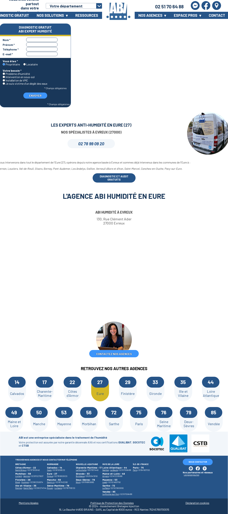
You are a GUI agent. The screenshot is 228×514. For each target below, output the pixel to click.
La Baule (114, 470)
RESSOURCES (86, 15)
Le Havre (58, 488)
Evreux (50, 476)
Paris (135, 470)
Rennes (18, 488)
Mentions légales (28, 503)
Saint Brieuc (20, 470)
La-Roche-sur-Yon (110, 494)
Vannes (26, 476)
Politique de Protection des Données (112, 503)
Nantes (105, 470)
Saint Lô (51, 482)
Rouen (50, 488)
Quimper (25, 482)
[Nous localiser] (216, 6)
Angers (105, 476)
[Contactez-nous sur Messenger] (195, 6)
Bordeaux (80, 476)
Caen (49, 470)
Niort (78, 482)
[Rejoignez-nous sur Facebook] (206, 6)
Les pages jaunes (191, 475)
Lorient (18, 476)
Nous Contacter (198, 462)
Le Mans (106, 488)
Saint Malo (28, 488)
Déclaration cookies (197, 503)
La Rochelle (81, 470)
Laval (104, 482)
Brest (17, 482)
